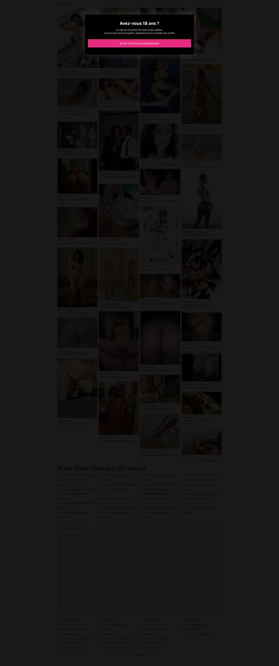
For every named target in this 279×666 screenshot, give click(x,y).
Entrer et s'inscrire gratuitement (139, 43)
